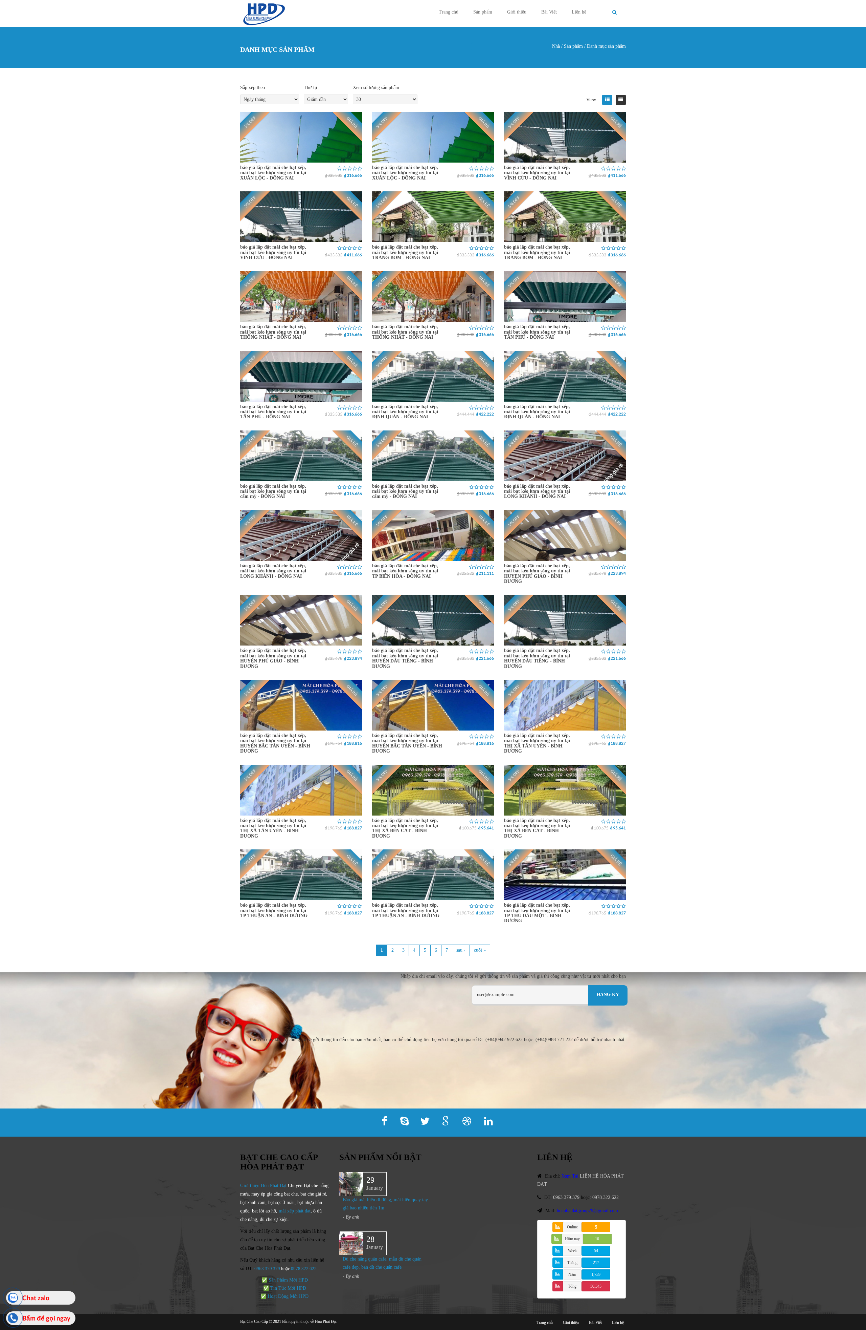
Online (572, 1227)
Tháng (572, 1262)
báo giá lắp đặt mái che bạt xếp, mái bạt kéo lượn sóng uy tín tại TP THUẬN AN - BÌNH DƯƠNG (273, 910)
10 (597, 1239)
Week (572, 1250)
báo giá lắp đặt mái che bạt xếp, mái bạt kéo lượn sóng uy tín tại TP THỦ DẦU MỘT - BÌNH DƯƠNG (537, 913)
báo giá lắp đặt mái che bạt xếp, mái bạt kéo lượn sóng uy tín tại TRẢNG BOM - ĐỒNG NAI (405, 252)
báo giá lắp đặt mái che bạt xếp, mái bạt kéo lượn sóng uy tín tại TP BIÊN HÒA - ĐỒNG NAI (405, 571)
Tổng (572, 1286)
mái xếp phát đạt (295, 1210)
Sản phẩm (482, 12)
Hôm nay (572, 1239)
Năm (572, 1274)
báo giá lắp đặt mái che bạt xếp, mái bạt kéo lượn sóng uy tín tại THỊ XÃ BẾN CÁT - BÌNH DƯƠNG (405, 828)
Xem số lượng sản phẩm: (377, 87)
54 (596, 1250)
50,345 (595, 1286)
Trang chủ (448, 12)
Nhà (556, 46)
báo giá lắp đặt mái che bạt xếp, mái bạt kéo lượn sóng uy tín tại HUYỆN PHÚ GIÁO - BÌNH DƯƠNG (537, 573)
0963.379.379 (267, 1268)
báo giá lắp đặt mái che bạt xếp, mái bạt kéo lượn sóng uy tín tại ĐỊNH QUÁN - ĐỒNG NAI (405, 412)
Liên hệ (579, 12)
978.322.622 (305, 1268)
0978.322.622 (605, 1197)
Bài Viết (549, 12)
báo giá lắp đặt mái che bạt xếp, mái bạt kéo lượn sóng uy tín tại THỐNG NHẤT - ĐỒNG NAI (273, 332)
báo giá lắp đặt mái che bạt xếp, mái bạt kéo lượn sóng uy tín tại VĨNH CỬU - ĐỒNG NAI (537, 173)
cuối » (480, 950)
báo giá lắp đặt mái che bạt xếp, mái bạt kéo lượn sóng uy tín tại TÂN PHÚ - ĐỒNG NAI (537, 332)
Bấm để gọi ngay (46, 1318)
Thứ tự (310, 87)
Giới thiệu (516, 12)
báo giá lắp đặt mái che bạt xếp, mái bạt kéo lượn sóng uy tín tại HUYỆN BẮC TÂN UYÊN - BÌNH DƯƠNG (275, 743)
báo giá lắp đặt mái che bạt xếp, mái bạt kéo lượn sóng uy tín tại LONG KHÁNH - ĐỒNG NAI (537, 491)
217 (596, 1262)
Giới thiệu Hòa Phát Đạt (263, 1185)
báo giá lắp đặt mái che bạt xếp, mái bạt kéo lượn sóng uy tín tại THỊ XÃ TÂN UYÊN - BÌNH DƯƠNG (537, 743)
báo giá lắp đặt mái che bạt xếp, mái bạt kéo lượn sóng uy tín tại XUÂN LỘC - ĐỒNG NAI (273, 173)
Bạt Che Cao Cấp (254, 1321)
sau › (460, 950)
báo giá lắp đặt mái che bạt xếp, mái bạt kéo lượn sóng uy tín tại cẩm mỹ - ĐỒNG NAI (273, 491)
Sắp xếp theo (252, 87)
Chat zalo (35, 1298)
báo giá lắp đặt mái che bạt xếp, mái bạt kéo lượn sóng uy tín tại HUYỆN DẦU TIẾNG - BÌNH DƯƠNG (405, 658)
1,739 (595, 1274)
